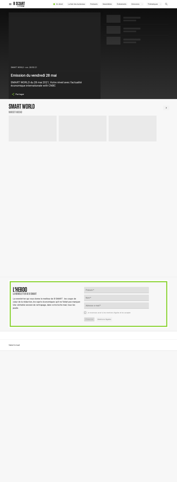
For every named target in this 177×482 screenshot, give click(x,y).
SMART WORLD (17, 67)
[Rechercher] (166, 4)
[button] (58, 4)
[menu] (10, 4)
